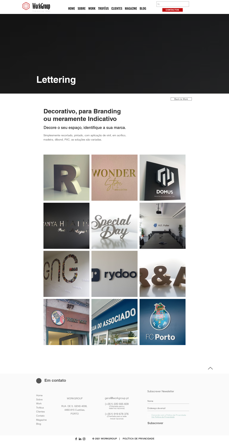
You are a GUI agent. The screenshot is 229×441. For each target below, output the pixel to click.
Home (39, 395)
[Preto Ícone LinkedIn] (80, 439)
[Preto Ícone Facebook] (76, 439)
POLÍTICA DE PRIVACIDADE (138, 438)
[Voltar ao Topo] (210, 368)
